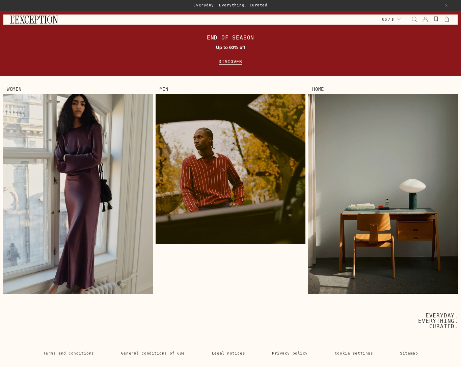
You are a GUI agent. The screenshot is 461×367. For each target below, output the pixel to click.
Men (164, 89)
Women (14, 89)
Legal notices (228, 353)
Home (318, 89)
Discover (230, 61)
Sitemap (409, 353)
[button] (446, 5)
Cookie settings (354, 353)
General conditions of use (153, 353)
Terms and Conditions (68, 353)
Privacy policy (290, 353)
